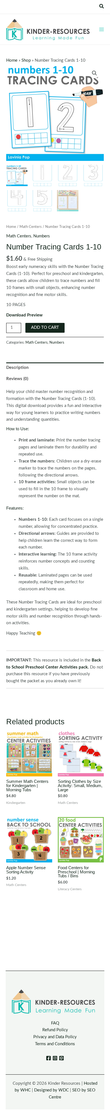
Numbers (41, 236)
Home (11, 60)
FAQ (55, 1023)
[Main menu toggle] (101, 29)
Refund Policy (55, 1030)
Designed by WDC (51, 1090)
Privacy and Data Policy (55, 1037)
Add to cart (45, 327)
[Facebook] (48, 1058)
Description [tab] (17, 368)
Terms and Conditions (55, 1044)
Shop (26, 60)
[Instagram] (55, 1058)
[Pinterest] (61, 1058)
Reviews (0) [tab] (17, 379)
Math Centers (30, 227)
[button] (101, 6)
